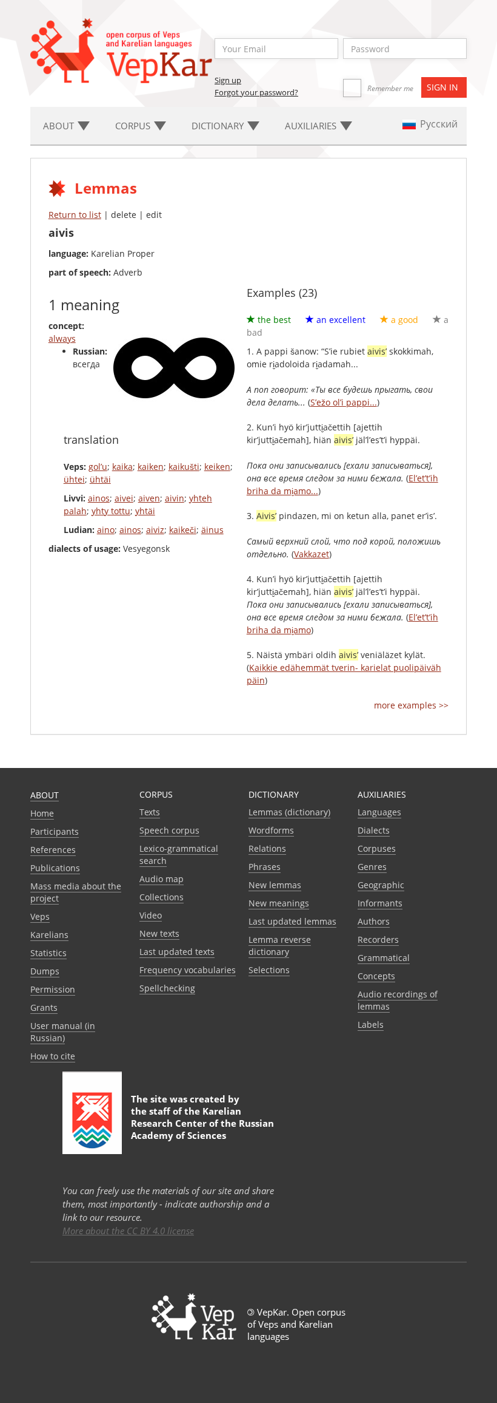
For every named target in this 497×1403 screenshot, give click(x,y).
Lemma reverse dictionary (279, 945)
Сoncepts (376, 976)
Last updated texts (177, 951)
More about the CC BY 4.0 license (128, 1231)
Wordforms (271, 830)
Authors (374, 921)
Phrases (264, 866)
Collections (161, 897)
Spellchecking (167, 988)
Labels (371, 1024)
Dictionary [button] (219, 126)
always (62, 338)
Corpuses (377, 848)
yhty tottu (111, 511)
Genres (372, 866)
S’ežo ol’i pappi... (343, 402)
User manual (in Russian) (62, 1032)
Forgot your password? (256, 92)
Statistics (48, 953)
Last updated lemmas (292, 921)
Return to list (74, 214)
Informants (380, 903)
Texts (149, 812)
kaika (122, 466)
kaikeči (182, 529)
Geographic (381, 885)
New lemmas (274, 885)
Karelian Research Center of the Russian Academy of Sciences (202, 1123)
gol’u (97, 466)
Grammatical (384, 957)
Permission (52, 989)
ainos (99, 498)
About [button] (59, 126)
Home (42, 813)
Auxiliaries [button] (312, 126)
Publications (55, 868)
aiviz (155, 529)
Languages (379, 812)
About (44, 795)
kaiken (151, 466)
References (53, 849)
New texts (159, 933)
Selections (269, 970)
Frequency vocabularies (187, 970)
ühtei (74, 479)
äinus (212, 529)
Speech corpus (169, 830)
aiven (149, 498)
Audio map (161, 879)
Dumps (44, 971)
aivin (174, 498)
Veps (40, 916)
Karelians (49, 934)
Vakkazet (311, 554)
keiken (217, 466)
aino (106, 529)
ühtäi (100, 479)
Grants (44, 1007)
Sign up (228, 80)
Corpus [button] (134, 126)
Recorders (378, 939)
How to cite (52, 1056)
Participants (54, 831)
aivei (124, 498)
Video (150, 915)
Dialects (374, 830)
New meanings (278, 903)
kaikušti (183, 466)
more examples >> (411, 705)
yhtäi (145, 511)
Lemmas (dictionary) (289, 812)
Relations (267, 848)
